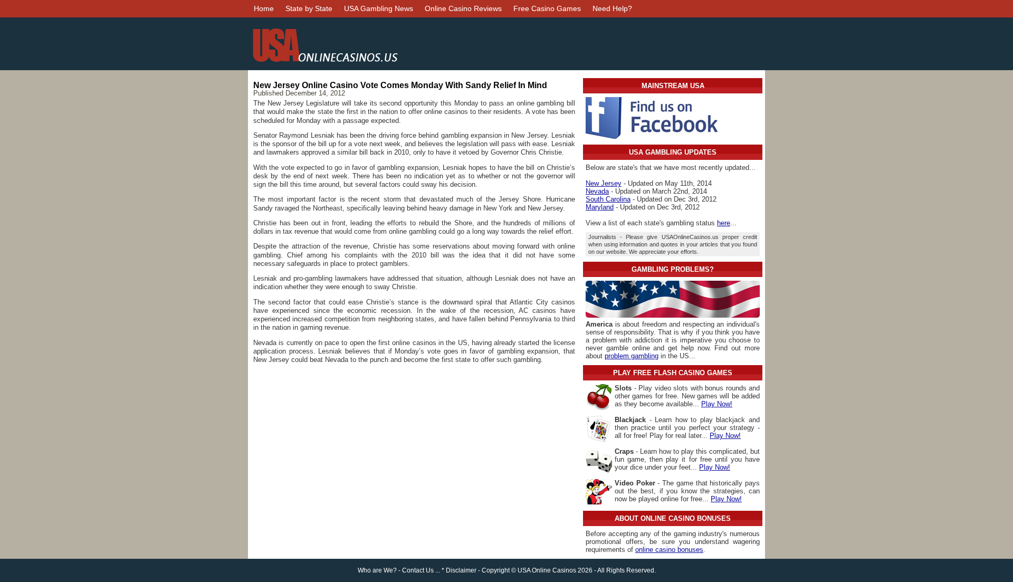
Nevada (597, 191)
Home (264, 8)
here (723, 223)
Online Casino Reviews (463, 8)
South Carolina (608, 199)
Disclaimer (461, 570)
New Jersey (604, 183)
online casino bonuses (669, 550)
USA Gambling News (378, 8)
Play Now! (716, 404)
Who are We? (377, 570)
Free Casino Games (547, 8)
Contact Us (418, 570)
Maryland (600, 207)
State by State (308, 8)
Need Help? (612, 8)
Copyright (496, 570)
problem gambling (631, 356)
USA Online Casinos (547, 570)
